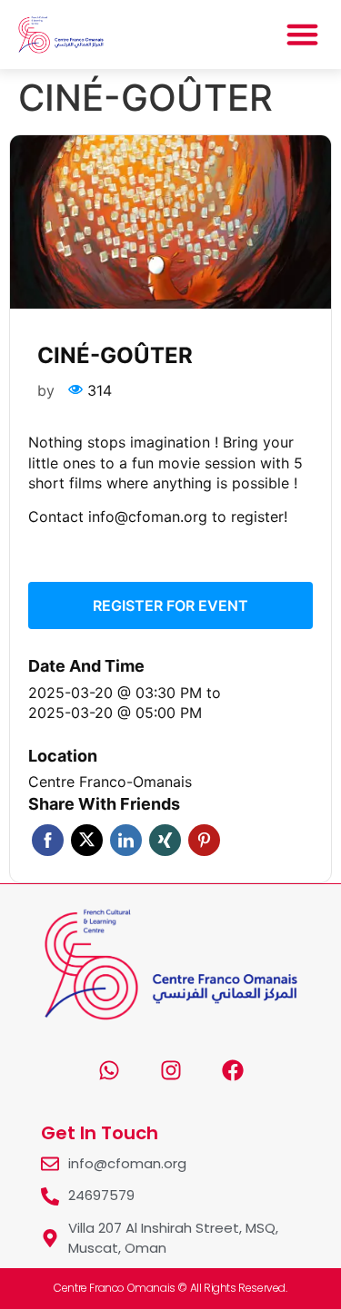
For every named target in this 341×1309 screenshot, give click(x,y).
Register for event (170, 605)
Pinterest (204, 840)
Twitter (87, 840)
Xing (165, 840)
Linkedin (126, 840)
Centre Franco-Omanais (110, 782)
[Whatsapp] (109, 1070)
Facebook (48, 840)
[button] (302, 34)
